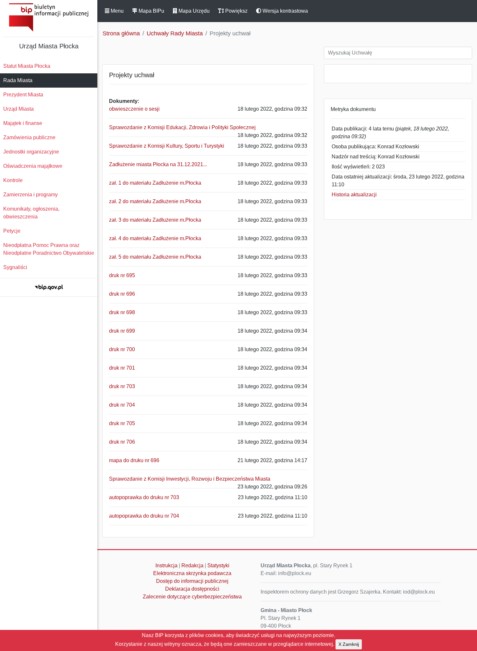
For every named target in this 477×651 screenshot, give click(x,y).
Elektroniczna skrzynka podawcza (192, 573)
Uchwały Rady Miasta (175, 33)
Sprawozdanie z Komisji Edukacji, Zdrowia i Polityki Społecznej (182, 127)
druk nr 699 (122, 331)
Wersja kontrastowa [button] (284, 11)
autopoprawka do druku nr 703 (144, 497)
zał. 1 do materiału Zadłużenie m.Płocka (155, 183)
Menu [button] (116, 11)
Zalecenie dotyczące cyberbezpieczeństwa (192, 596)
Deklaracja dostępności (192, 589)
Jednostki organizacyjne (31, 151)
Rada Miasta (17, 80)
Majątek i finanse (22, 123)
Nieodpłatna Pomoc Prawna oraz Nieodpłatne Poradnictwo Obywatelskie (48, 249)
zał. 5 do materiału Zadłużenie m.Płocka (155, 257)
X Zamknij (348, 644)
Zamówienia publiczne (29, 137)
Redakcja (192, 565)
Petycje (11, 231)
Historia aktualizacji (354, 194)
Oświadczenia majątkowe (32, 166)
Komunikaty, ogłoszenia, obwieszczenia (31, 212)
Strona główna (121, 33)
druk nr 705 (122, 423)
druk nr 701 (122, 368)
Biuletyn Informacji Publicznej (48, 17)
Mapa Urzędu (193, 11)
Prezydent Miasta (23, 94)
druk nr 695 (122, 275)
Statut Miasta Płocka (26, 66)
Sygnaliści (15, 267)
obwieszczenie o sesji (134, 109)
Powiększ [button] (236, 11)
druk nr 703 (122, 386)
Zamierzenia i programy (30, 194)
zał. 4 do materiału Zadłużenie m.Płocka (155, 238)
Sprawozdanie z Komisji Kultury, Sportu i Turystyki (166, 146)
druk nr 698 (122, 312)
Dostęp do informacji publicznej (192, 581)
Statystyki (218, 565)
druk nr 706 (122, 442)
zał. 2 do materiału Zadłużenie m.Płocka (155, 201)
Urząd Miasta (18, 109)
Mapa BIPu (150, 11)
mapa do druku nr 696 (134, 460)
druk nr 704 (122, 405)
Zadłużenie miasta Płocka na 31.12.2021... (158, 164)
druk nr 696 (122, 294)
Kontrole (13, 180)
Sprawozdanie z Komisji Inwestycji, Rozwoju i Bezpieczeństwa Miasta (189, 479)
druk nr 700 (122, 349)
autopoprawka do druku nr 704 (144, 516)
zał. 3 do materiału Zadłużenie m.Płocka (155, 220)
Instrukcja (166, 565)
